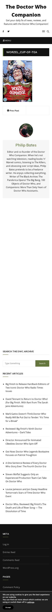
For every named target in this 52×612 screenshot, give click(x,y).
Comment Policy (11, 587)
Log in (6, 544)
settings (30, 602)
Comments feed (11, 560)
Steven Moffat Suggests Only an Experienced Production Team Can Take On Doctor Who (26, 478)
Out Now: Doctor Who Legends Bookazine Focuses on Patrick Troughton (27, 453)
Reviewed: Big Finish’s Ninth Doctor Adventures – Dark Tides (24, 430)
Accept (8, 607)
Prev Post (14, 110)
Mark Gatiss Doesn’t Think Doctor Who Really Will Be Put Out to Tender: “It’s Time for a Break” (27, 417)
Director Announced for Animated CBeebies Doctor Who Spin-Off (23, 442)
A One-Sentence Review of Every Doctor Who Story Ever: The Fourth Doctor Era (26, 464)
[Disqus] (26, 241)
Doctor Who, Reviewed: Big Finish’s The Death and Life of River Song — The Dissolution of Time (26, 508)
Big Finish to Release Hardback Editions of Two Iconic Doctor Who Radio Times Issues (27, 388)
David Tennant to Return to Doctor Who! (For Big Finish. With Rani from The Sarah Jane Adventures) (27, 402)
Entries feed (9, 552)
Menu (7, 40)
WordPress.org (11, 567)
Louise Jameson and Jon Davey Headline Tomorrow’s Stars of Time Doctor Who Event (26, 493)
